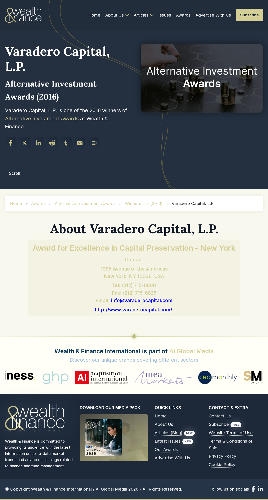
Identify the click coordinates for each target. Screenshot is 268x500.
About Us (114, 15)
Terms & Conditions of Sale (230, 444)
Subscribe (219, 424)
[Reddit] (52, 143)
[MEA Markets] (142, 377)
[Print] (93, 143)
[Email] (79, 143)
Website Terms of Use (231, 432)
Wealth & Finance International (61, 489)
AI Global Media (191, 351)
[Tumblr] (66, 143)
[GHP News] (35, 377)
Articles (141, 15)
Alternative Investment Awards (42, 118)
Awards (183, 15)
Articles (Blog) (168, 432)
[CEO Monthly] (197, 377)
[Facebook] (10, 143)
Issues (164, 15)
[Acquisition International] (81, 377)
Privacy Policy (222, 456)
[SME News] (236, 377)
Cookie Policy (222, 464)
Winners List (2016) (143, 203)
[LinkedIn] (38, 143)
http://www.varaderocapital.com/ (133, 309)
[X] (24, 143)
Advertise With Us (213, 15)
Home (94, 15)
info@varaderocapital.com (142, 300)
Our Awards (166, 449)
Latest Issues (168, 441)
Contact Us (220, 415)
